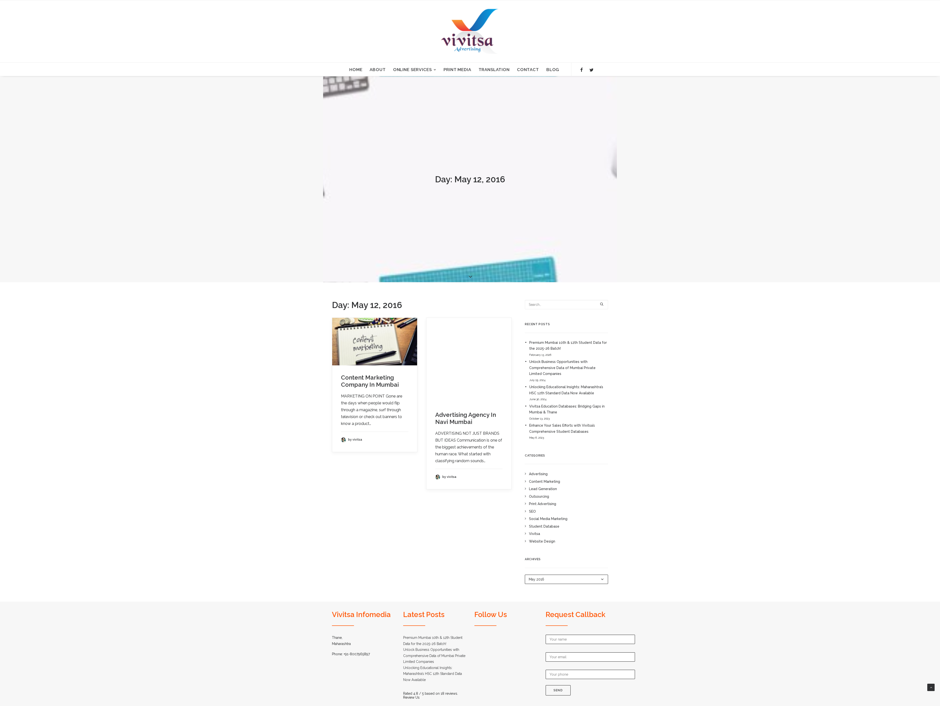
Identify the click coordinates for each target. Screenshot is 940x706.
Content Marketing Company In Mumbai (370, 381)
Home (355, 69)
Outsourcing (539, 496)
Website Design (542, 541)
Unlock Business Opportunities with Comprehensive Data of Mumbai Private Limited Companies (562, 368)
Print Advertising (542, 504)
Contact (528, 69)
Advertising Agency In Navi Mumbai (465, 418)
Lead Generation (543, 489)
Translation (494, 69)
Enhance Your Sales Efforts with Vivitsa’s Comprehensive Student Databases (562, 428)
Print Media (457, 69)
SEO (532, 511)
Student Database (544, 526)
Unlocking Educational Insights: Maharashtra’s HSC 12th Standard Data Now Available (566, 390)
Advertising (538, 474)
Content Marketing (544, 481)
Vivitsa (534, 534)
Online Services (412, 69)
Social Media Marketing (548, 519)
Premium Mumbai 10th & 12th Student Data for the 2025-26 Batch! (568, 346)
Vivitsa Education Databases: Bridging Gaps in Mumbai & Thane (567, 409)
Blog (552, 69)
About (378, 69)
